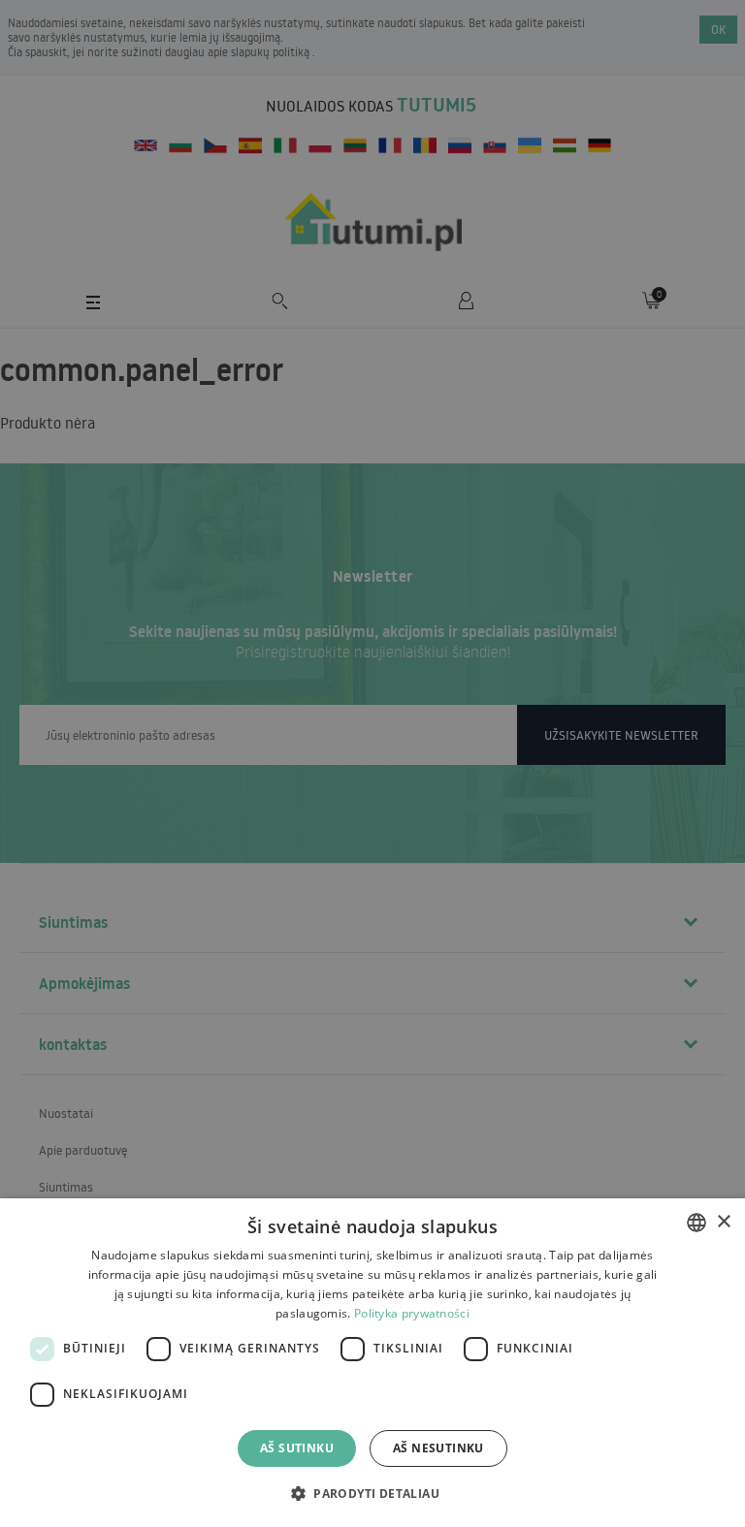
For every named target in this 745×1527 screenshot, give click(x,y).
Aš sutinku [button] (297, 1448)
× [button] (723, 1222)
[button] (372, 1492)
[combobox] (696, 1222)
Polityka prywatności (412, 1313)
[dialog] (372, 1362)
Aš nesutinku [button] (438, 1448)
